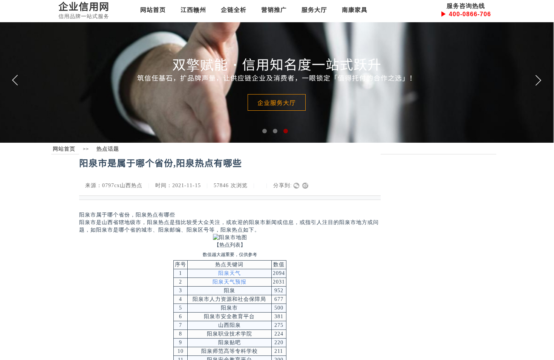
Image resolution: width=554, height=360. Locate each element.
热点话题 (107, 149)
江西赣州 (193, 9)
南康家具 (354, 9)
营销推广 (274, 9)
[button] (264, 131)
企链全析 (233, 9)
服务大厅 (314, 9)
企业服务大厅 (276, 102)
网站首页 (153, 9)
